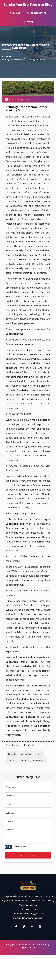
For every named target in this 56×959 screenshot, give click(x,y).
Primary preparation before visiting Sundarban (23, 59)
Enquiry (29, 21)
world (23, 760)
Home (5, 56)
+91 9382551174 (37, 13)
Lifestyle (12, 754)
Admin (11, 99)
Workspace (26, 754)
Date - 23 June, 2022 (25, 99)
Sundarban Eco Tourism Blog (28, 4)
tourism (12, 760)
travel (39, 754)
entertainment (38, 760)
